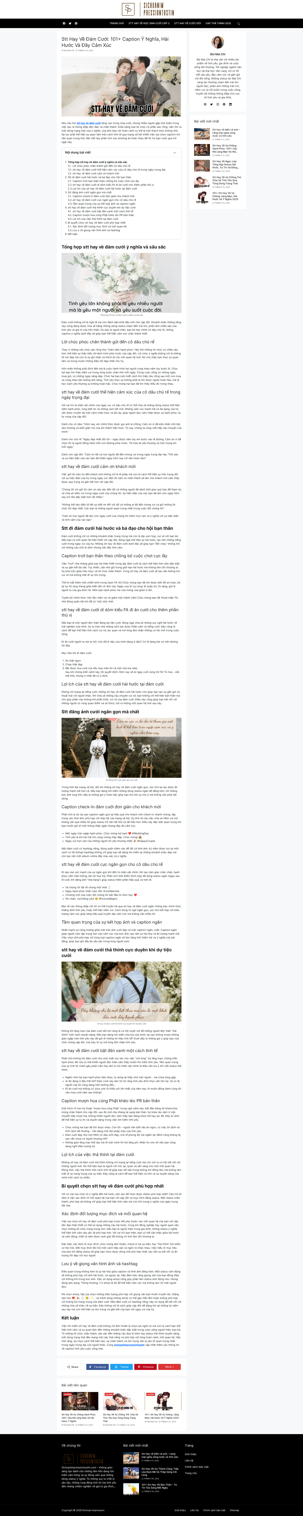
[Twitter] (70, 23)
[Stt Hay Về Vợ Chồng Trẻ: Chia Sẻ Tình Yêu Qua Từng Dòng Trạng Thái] (121, 1400)
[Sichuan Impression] (150, 9)
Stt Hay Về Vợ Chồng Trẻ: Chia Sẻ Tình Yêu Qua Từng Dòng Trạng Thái (120, 1417)
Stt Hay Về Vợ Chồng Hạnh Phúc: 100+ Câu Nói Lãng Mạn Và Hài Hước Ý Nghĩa (79, 1417)
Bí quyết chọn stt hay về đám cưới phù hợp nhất (96, 222)
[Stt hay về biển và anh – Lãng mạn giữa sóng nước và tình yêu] (202, 133)
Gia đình (67, 1394)
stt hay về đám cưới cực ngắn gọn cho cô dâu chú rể (104, 199)
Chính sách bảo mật (197, 1466)
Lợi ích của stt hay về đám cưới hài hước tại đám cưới (105, 188)
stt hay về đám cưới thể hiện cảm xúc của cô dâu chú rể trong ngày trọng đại (119, 169)
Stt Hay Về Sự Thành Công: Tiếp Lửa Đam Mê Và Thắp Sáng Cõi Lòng (160, 1471)
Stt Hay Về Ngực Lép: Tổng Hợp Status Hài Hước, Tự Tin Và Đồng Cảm (224, 166)
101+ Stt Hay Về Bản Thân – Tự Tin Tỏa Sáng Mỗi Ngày (159, 1486)
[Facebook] (64, 23)
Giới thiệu (190, 1454)
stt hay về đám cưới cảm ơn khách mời (96, 173)
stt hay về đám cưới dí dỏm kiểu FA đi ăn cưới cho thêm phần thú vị (113, 184)
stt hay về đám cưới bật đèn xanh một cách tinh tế (103, 211)
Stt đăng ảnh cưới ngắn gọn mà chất (90, 192)
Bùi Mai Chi (217, 54)
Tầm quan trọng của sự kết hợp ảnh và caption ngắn (104, 203)
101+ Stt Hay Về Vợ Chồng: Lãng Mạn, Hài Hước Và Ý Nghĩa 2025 (225, 196)
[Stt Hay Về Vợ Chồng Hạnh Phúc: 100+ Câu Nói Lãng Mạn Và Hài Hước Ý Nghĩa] (80, 1400)
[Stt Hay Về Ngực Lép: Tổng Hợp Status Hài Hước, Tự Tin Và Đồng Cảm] (202, 165)
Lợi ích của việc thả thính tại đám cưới (95, 218)
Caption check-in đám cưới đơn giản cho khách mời (103, 196)
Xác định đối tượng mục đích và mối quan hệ (99, 226)
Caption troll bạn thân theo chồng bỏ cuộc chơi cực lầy (106, 181)
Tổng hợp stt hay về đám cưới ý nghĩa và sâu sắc (97, 162)
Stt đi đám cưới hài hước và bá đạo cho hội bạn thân (99, 177)
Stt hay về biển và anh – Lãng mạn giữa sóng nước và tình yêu (226, 132)
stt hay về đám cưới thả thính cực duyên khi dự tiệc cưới (102, 207)
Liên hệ (189, 1460)
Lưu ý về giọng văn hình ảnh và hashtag (96, 230)
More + (173, 1366)
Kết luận (72, 234)
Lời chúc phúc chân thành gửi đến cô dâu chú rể (101, 165)
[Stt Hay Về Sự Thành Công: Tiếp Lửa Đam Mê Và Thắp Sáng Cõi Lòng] (131, 1473)
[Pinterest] (76, 23)
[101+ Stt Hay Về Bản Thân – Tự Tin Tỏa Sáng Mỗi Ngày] (131, 1488)
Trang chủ (191, 1473)
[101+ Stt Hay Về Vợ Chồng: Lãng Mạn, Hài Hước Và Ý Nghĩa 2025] (163, 1400)
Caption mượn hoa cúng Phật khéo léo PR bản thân (103, 215)
